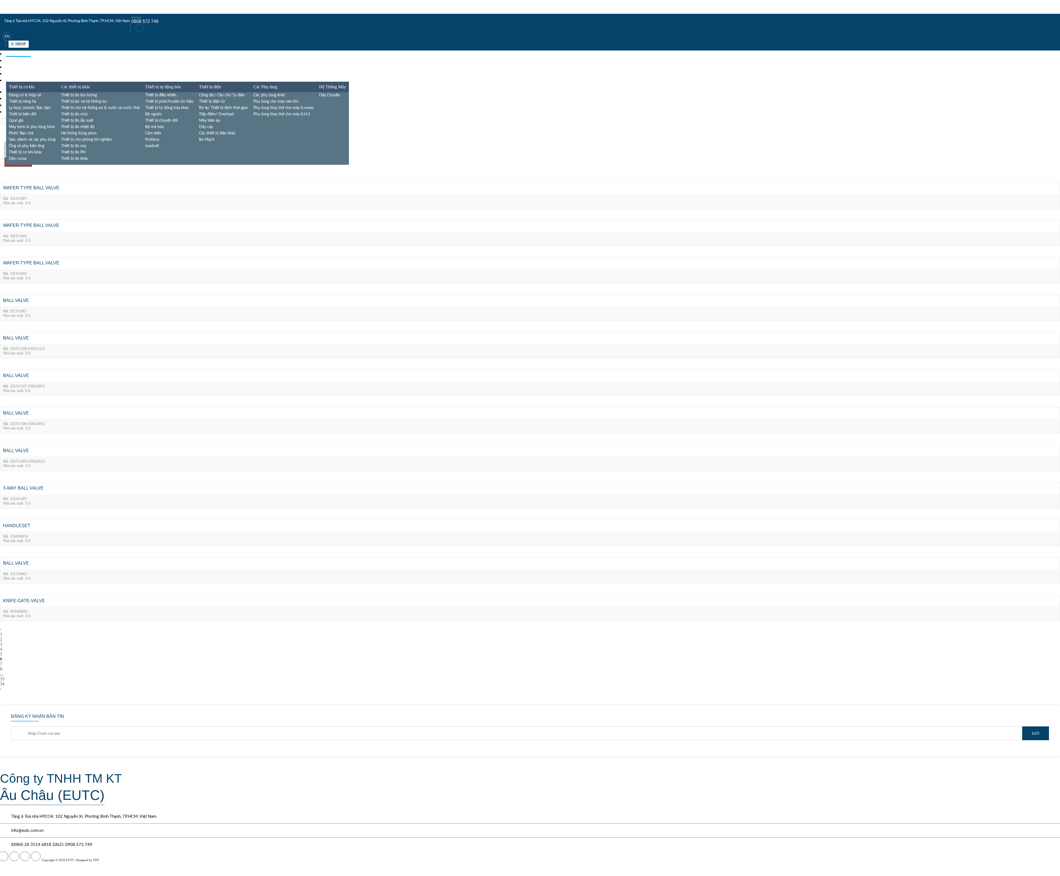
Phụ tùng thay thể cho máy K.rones (283, 108)
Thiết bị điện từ (212, 101)
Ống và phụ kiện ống (26, 146)
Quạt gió (16, 121)
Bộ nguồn (153, 114)
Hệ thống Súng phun (79, 133)
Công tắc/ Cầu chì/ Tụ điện (222, 95)
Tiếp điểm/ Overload (216, 114)
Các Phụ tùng (265, 86)
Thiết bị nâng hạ (22, 101)
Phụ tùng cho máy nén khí (275, 101)
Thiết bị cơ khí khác (25, 152)
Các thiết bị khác (75, 86)
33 (2, 678)
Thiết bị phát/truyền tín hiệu (169, 101)
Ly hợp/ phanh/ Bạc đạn (30, 108)
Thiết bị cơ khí (21, 86)
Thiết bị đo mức (74, 114)
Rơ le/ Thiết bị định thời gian (223, 108)
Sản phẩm (17, 60)
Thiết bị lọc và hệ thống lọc (84, 101)
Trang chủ (18, 53)
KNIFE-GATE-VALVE (24, 600)
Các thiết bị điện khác (217, 133)
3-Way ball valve (23, 488)
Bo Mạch (206, 140)
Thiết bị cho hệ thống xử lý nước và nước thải (100, 108)
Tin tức (14, 73)
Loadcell (152, 146)
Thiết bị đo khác (74, 159)
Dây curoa (17, 159)
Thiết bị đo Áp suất (77, 121)
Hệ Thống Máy (332, 86)
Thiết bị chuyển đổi (161, 121)
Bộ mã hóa (154, 127)
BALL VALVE (16, 300)
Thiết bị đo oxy (73, 146)
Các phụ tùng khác (269, 95)
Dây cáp (206, 127)
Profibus (152, 140)
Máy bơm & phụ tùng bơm (32, 127)
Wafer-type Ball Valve (31, 187)
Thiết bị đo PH (73, 152)
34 (2, 683)
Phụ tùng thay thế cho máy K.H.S (281, 114)
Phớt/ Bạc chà (21, 133)
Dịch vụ (14, 67)
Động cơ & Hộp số (25, 95)
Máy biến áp (209, 121)
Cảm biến (153, 133)
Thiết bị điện (210, 86)
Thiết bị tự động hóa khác (167, 108)
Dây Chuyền (329, 95)
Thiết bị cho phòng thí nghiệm (86, 140)
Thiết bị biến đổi (22, 114)
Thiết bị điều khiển (160, 95)
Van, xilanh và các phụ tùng (32, 140)
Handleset (16, 525)
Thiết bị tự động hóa (163, 86)
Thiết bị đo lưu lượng (79, 95)
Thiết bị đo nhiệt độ (77, 127)
